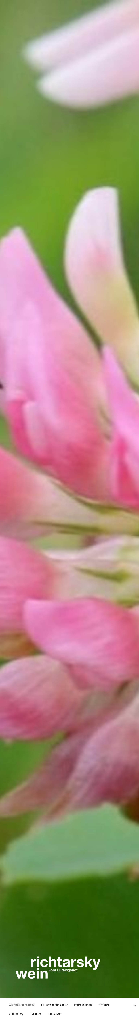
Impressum (55, 1013)
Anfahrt (104, 1004)
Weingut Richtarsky (21, 1004)
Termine (35, 1013)
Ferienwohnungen (53, 1004)
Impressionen (83, 1004)
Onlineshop (16, 1013)
